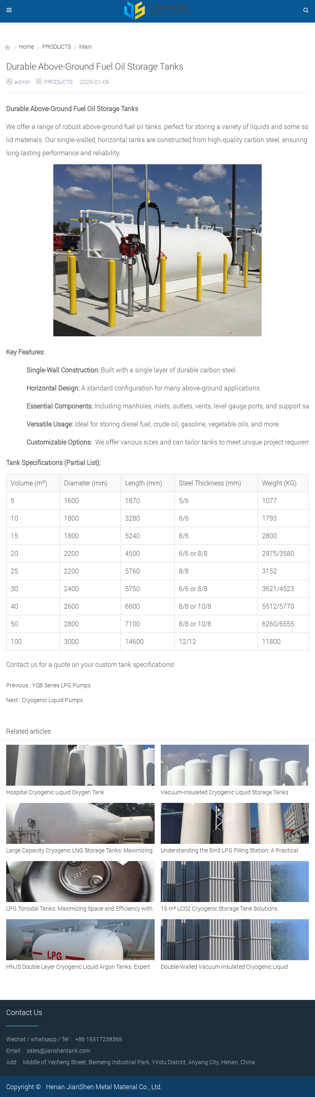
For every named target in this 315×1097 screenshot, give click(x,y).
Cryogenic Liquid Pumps (52, 700)
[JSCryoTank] (7, 46)
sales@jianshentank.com (58, 1050)
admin (22, 82)
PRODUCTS (56, 46)
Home (26, 46)
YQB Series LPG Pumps (61, 685)
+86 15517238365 (98, 1039)
